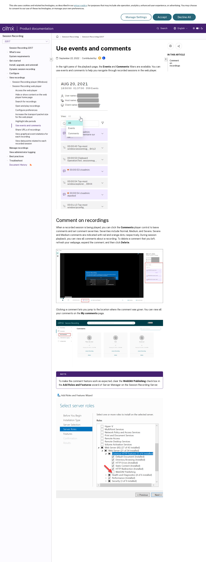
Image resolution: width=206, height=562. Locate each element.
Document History (18, 165)
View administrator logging (22, 152)
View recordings (17, 77)
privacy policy (80, 5)
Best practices (16, 156)
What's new (15, 52)
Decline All (184, 17)
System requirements (19, 56)
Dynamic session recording (22, 69)
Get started (15, 61)
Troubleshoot (16, 160)
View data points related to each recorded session (30, 142)
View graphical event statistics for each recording (31, 135)
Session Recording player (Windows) (29, 82)
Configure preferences (26, 110)
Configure (14, 73)
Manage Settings (136, 17)
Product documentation (36, 28)
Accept (162, 17)
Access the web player (26, 90)
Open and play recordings (27, 106)
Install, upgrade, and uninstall (23, 65)
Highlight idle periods (25, 121)
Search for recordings (25, 101)
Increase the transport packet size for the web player (31, 115)
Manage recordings (18, 148)
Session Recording (70, 37)
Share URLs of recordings (27, 130)
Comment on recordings (175, 63)
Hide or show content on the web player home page (31, 96)
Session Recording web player (26, 86)
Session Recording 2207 (21, 48)
